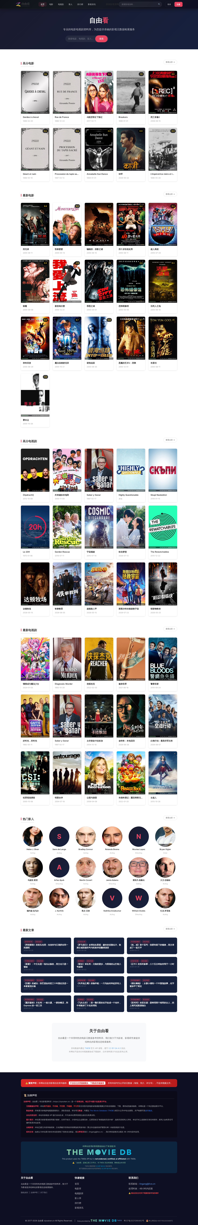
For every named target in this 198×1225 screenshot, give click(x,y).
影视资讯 (92, 4)
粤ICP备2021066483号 (134, 1220)
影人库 (78, 1198)
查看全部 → (170, 62)
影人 (71, 4)
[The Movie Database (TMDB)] (99, 1152)
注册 (178, 4)
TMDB (30, 112)
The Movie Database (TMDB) (102, 1110)
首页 (43, 4)
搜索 (101, 38)
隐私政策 (24, 1192)
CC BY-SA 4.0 (115, 1048)
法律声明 (34, 1192)
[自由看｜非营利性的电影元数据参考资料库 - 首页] (22, 4)
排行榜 (80, 4)
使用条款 (148, 1110)
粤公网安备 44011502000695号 (161, 1221)
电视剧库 (79, 1193)
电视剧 (61, 4)
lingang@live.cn (147, 1183)
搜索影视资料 (112, 4)
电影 (51, 4)
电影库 (78, 1188)
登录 (169, 4)
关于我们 (43, 1192)
